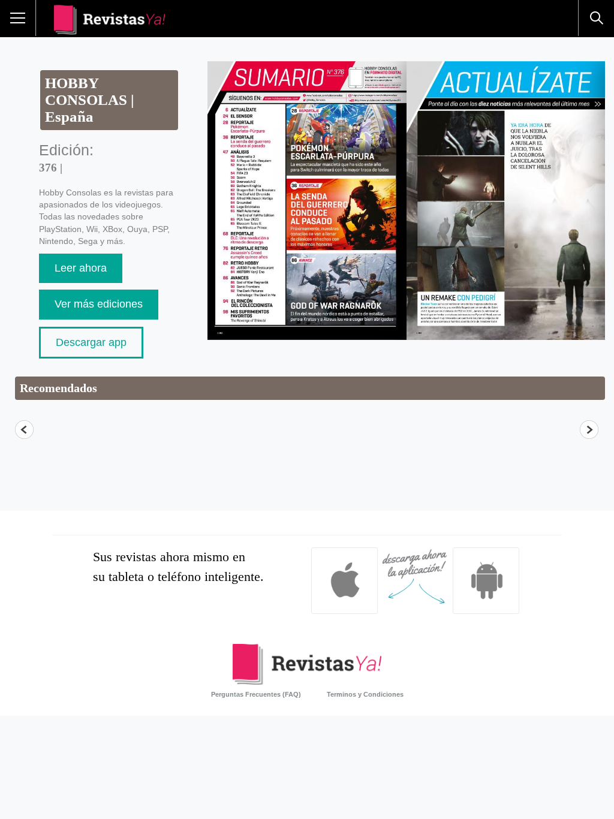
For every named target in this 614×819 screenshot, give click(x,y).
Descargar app (91, 342)
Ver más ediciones (99, 304)
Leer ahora (81, 268)
